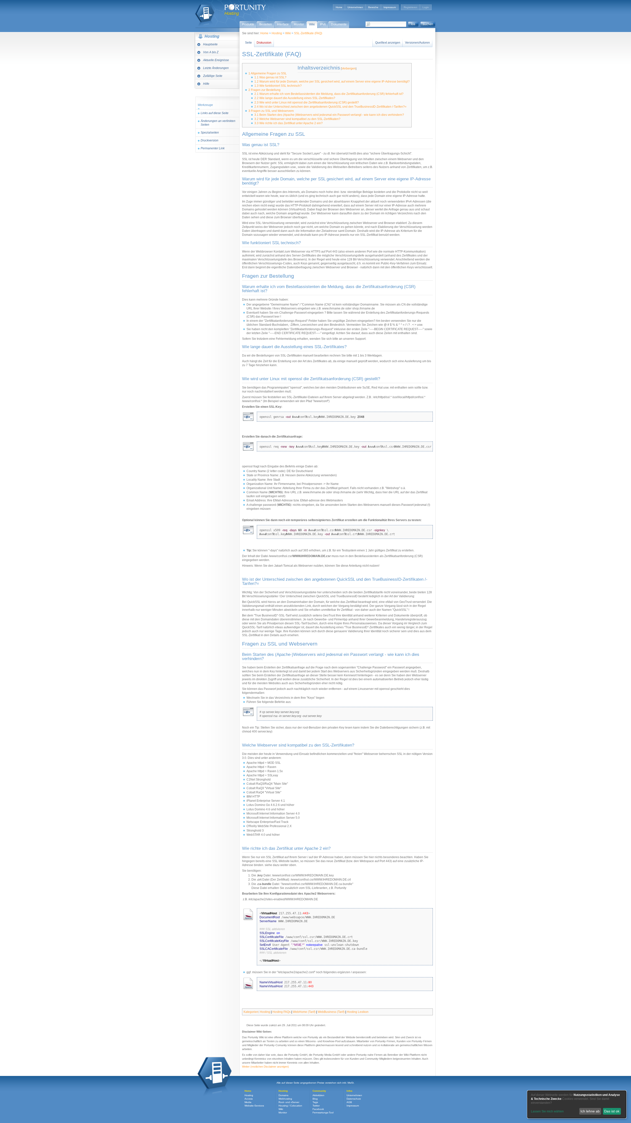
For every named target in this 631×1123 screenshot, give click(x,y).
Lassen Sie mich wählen (547, 1111)
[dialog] (576, 1104)
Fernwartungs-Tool (323, 1112)
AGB (349, 1102)
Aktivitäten (318, 1095)
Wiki (312, 24)
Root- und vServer (289, 1102)
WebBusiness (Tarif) (331, 1012)
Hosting (204, 13)
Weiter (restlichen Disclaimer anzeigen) (265, 1066)
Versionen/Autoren (417, 42)
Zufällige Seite (212, 76)
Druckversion (209, 140)
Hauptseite (210, 44)
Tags (315, 1102)
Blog (315, 1098)
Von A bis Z (210, 52)
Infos (349, 1090)
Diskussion (264, 42)
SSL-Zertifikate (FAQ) (308, 33)
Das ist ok (611, 1111)
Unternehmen (355, 7)
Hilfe (206, 83)
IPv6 (323, 24)
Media (248, 1102)
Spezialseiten (210, 132)
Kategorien (251, 1012)
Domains (283, 1095)
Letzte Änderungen (216, 68)
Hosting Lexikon (357, 1012)
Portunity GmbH (245, 7)
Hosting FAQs (281, 1012)
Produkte (248, 24)
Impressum (390, 7)
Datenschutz (354, 1098)
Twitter (316, 1105)
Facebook (318, 1109)
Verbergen (349, 68)
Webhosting (285, 1098)
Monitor (299, 24)
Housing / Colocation (290, 1105)
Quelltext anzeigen (387, 42)
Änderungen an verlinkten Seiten (218, 122)
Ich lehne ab (590, 1111)
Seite (248, 42)
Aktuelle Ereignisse (216, 60)
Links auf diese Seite (214, 113)
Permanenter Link (213, 148)
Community (319, 1090)
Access (249, 1098)
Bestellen (265, 24)
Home (339, 7)
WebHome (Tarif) (304, 1012)
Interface (283, 24)
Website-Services (254, 1105)
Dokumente (339, 24)
